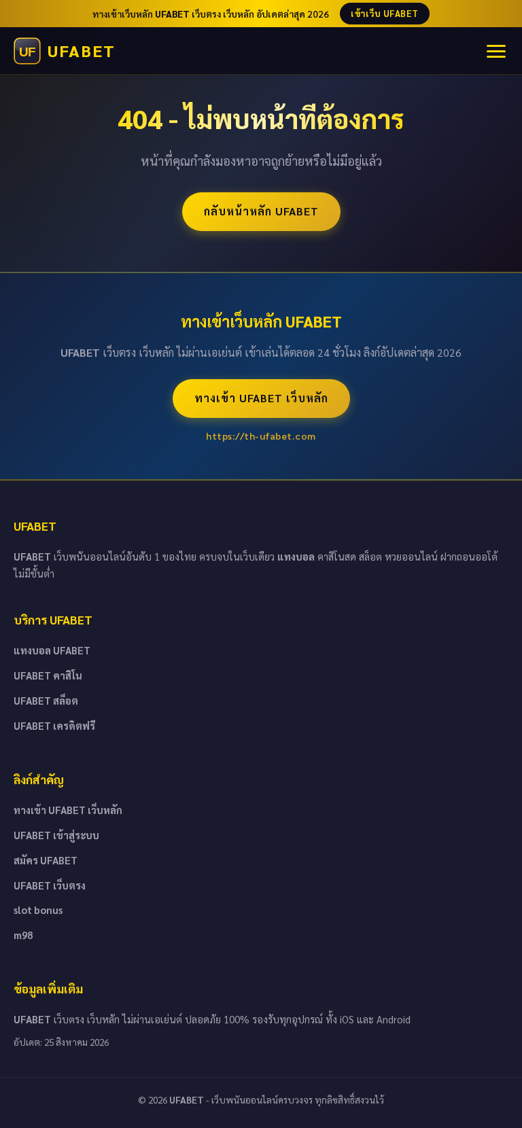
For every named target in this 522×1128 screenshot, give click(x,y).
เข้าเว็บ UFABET (385, 13)
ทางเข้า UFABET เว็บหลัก (261, 398)
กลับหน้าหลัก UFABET (261, 211)
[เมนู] (496, 51)
